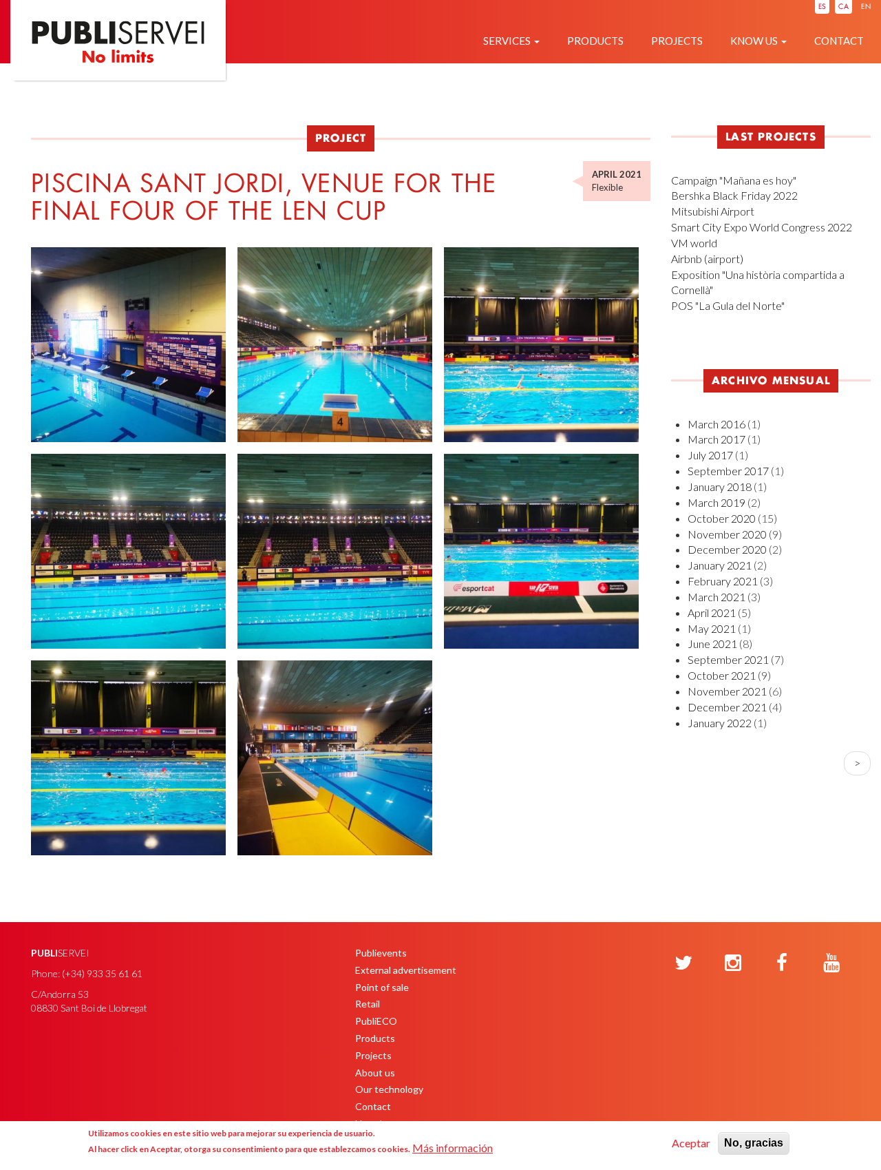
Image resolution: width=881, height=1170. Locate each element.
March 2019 (716, 502)
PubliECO (376, 1021)
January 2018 (720, 486)
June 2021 (712, 643)
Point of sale (382, 987)
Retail (367, 1004)
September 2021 (728, 659)
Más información (452, 1147)
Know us (755, 40)
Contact (839, 40)
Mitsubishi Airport (712, 211)
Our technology (389, 1089)
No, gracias (753, 1143)
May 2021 (712, 628)
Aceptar (691, 1142)
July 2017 (710, 454)
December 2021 (727, 706)
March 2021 (716, 596)
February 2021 (723, 580)
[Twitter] (683, 963)
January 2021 (720, 565)
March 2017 (716, 439)
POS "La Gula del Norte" (728, 305)
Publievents (381, 953)
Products (595, 40)
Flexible (607, 187)
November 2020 (727, 534)
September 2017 (728, 470)
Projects (677, 40)
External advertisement (405, 970)
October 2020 (722, 518)
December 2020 (727, 549)
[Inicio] (118, 63)
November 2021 (727, 691)
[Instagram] (733, 963)
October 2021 (722, 675)
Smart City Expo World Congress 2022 (761, 226)
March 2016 (716, 423)
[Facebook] (782, 963)
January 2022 (720, 722)
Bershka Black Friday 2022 (734, 195)
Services (508, 40)
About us (375, 1072)
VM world (694, 242)
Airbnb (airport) (707, 258)
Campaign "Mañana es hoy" (733, 180)
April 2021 (712, 612)
